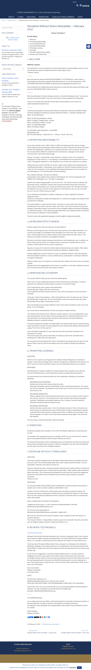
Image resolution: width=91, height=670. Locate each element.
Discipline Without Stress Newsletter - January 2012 (41, 632)
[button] (88, 46)
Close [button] (79, 667)
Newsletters (56, 624)
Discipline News (12, 20)
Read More (72, 667)
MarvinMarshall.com (22, 648)
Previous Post (32, 630)
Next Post (85, 630)
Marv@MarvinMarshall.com (22, 650)
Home (3, 20)
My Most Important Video (12, 50)
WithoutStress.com (14, 8)
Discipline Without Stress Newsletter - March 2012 (75, 632)
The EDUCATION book (34, 533)
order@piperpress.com (68, 648)
